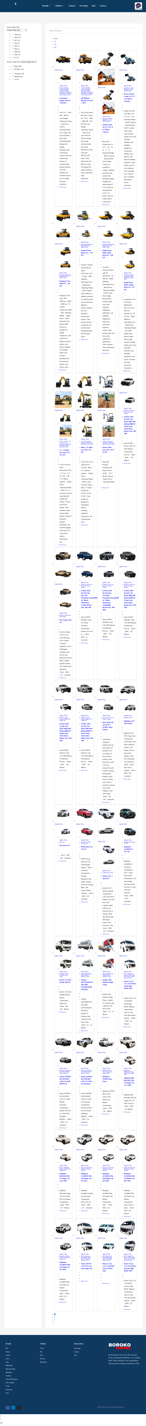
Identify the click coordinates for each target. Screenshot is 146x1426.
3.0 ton (66, 441)
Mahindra (126, 717)
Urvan (130, 978)
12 (55, 41)
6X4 (16, 46)
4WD (17, 37)
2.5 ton (61, 441)
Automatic (19, 74)
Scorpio (83, 1170)
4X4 (16, 43)
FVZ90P (62, 975)
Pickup (126, 413)
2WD (17, 34)
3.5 (69, 441)
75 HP (125, 275)
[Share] (138, 2)
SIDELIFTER (87, 974)
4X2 (17, 40)
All (55, 47)
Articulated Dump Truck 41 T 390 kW (65, 100)
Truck (68, 95)
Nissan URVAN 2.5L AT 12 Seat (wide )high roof (86, 1266)
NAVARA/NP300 (64, 1072)
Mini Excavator (64, 446)
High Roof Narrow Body (128, 974)
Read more (63, 187)
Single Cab (67, 719)
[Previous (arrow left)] (4, 713)
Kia (60, 616)
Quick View (59, 70)
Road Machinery (64, 276)
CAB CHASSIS (64, 88)
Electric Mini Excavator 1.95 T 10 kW (108, 450)
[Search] (137, 30)
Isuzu (131, 412)
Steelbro (83, 976)
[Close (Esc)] (143, 2)
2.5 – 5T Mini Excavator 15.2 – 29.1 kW (65, 452)
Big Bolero (127, 1070)
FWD (17, 54)
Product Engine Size (13, 62)
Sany (64, 95)
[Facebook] (8, 1408)
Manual (18, 76)
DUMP (62, 90)
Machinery (68, 92)
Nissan (126, 978)
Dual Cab (132, 410)
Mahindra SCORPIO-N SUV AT (128, 849)
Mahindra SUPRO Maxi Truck (107, 1079)
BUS (125, 974)
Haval (108, 872)
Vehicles (58, 6)
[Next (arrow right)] (142, 713)
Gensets (72, 6)
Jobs (93, 6)
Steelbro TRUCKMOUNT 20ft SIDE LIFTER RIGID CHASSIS (87, 984)
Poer (86, 843)
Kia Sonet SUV (65, 845)
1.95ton (105, 441)
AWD (17, 52)
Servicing (83, 6)
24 (55, 44)
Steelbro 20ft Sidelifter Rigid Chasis (108, 982)
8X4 (16, 49)
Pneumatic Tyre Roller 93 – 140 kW (65, 283)
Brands (45, 6)
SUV (112, 717)
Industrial (62, 92)
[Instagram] (19, 1408)
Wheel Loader (106, 121)
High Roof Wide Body (85, 1256)
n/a (16, 57)
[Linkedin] (13, 1408)
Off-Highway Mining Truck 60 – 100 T (87, 100)
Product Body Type (13, 27)
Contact (103, 6)
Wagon (104, 719)
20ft (82, 974)
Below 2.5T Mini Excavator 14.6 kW (86, 450)
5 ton (65, 443)
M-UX (108, 717)
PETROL (18, 69)
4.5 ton (61, 443)
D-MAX (126, 410)
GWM (88, 842)
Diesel (17, 66)
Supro (104, 1073)
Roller (61, 277)
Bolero (61, 1167)
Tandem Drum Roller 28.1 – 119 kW (87, 253)
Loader (110, 118)
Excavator (62, 444)
